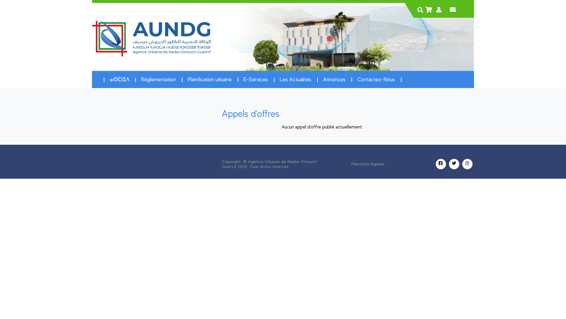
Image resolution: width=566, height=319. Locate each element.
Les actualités (295, 79)
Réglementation (158, 79)
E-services (255, 79)
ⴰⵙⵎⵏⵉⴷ (119, 79)
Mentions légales (367, 164)
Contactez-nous (376, 79)
